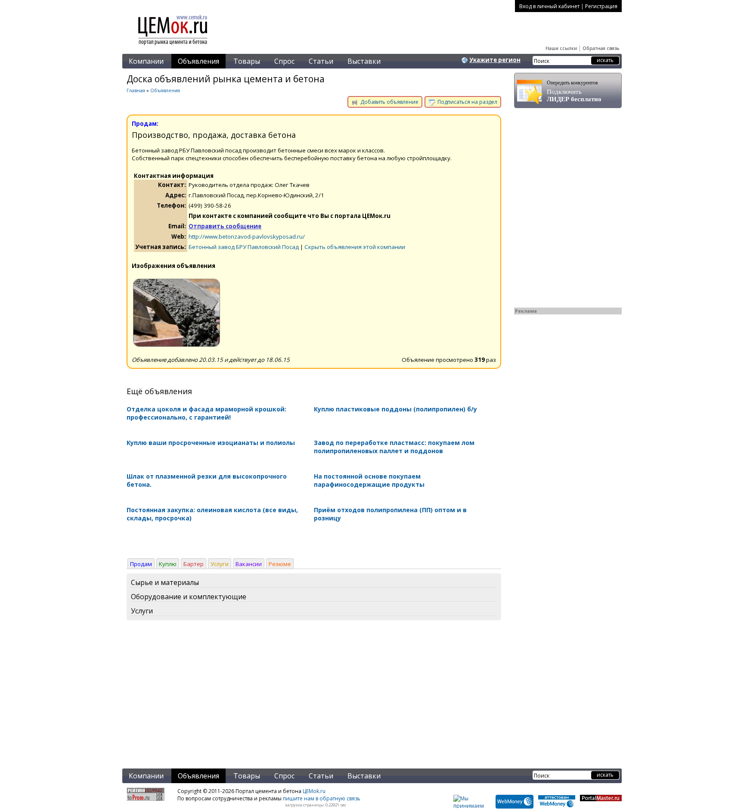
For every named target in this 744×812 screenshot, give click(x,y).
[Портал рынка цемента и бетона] (173, 46)
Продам (141, 564)
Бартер (193, 564)
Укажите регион (495, 60)
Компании (146, 61)
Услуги (220, 564)
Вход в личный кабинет (549, 6)
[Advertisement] (314, 696)
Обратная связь (601, 48)
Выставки (364, 61)
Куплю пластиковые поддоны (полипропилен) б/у (395, 409)
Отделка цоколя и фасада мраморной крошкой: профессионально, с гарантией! (206, 413)
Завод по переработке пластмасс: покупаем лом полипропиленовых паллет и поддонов (394, 447)
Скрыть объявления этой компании (354, 247)
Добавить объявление (388, 102)
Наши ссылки (561, 48)
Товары (246, 61)
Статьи (321, 61)
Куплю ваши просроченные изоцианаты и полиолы (211, 443)
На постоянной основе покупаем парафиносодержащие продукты (369, 480)
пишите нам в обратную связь (321, 798)
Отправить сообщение (225, 226)
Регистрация (601, 6)
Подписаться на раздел (466, 102)
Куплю (168, 564)
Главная (136, 90)
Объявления (198, 61)
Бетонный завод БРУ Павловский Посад (244, 247)
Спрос (284, 61)
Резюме (280, 564)
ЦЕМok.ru (314, 791)
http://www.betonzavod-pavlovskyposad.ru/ (247, 236)
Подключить (574, 91)
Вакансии (249, 564)
